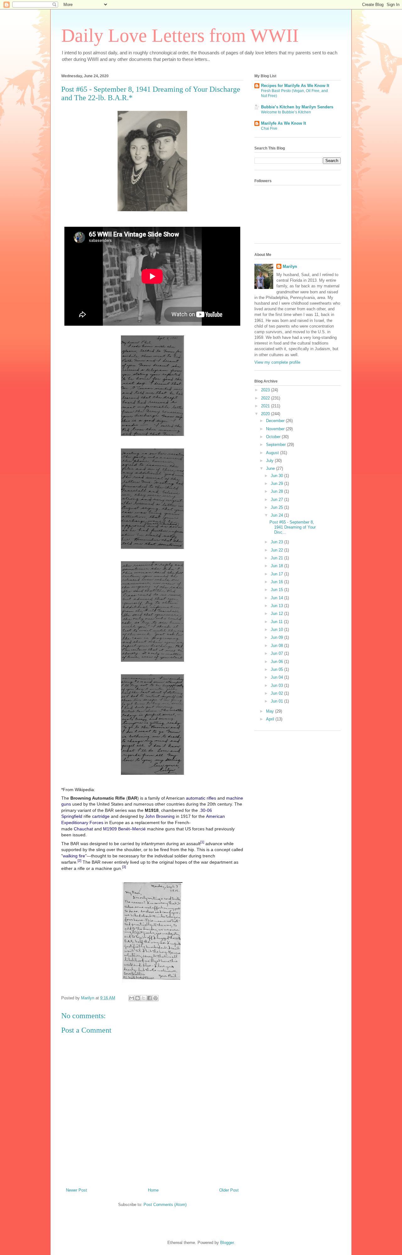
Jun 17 (277, 574)
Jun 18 (277, 565)
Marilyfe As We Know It (283, 123)
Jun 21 (277, 558)
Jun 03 (277, 685)
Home (153, 1190)
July (270, 460)
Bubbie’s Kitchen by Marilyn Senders (297, 107)
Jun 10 (277, 629)
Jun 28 (277, 491)
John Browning (160, 816)
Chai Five (269, 128)
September (276, 444)
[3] (124, 867)
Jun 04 (277, 677)
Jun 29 (277, 483)
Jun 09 (277, 637)
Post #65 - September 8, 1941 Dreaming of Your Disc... (292, 527)
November (276, 428)
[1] (202, 842)
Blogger (227, 1242)
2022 (266, 398)
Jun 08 (277, 645)
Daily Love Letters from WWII (180, 35)
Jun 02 (277, 693)
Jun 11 (277, 621)
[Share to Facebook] (149, 998)
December (276, 420)
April (270, 719)
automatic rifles (201, 798)
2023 (266, 390)
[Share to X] (143, 998)
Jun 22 (277, 550)
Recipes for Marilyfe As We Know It (295, 85)
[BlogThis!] (137, 998)
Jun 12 (277, 613)
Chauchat (83, 828)
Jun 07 (277, 653)
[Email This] (131, 998)
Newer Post (76, 1190)
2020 (266, 413)
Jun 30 (277, 475)
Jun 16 (277, 581)
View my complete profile (277, 362)
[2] (79, 860)
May (270, 711)
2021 (266, 406)
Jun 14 (277, 597)
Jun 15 (277, 589)
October (274, 436)
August (273, 452)
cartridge (101, 816)
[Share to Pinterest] (155, 998)
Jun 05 (277, 669)
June (271, 468)
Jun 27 (277, 499)
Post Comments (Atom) (165, 1204)
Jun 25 (277, 507)
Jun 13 (277, 605)
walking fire (74, 855)
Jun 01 (277, 701)
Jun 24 (277, 515)
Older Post (229, 1190)
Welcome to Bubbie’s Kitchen (286, 112)
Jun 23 (277, 542)
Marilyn (290, 266)
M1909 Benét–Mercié (124, 828)
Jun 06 (277, 661)
